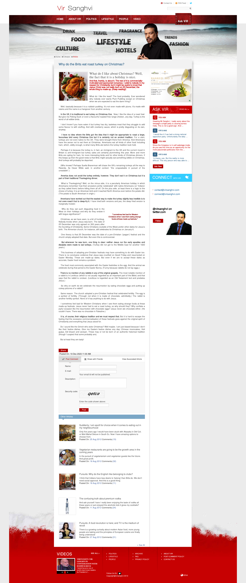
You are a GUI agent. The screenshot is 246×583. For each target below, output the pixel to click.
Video (137, 19)
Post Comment (72, 359)
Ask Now (158, 166)
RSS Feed (182, 3)
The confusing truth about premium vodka (100, 499)
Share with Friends (95, 359)
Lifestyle (108, 19)
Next (67, 572)
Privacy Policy (142, 559)
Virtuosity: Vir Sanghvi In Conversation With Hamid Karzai (87, 562)
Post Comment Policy (174, 557)
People (123, 19)
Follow (158, 221)
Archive (139, 554)
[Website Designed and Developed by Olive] (184, 575)
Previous (62, 572)
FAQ (136, 557)
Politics (91, 19)
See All (142, 545)
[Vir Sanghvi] (74, 9)
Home (60, 19)
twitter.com (159, 212)
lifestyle (113, 557)
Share (63, 350)
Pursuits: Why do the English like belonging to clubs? (106, 474)
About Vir (75, 19)
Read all (183, 109)
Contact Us (167, 3)
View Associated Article (132, 359)
